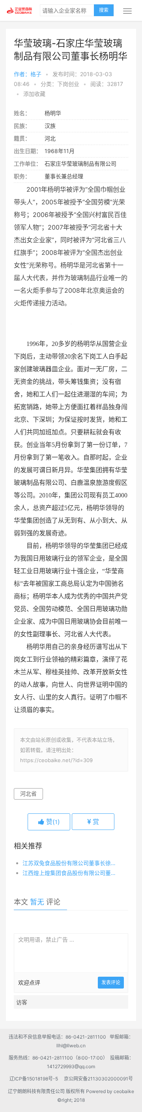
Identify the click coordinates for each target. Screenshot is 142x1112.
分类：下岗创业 (60, 83)
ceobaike (124, 1091)
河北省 (28, 793)
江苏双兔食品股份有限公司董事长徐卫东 (70, 863)
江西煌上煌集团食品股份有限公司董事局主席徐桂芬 (70, 872)
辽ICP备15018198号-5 (36, 1079)
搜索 (103, 10)
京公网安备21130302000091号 (98, 1079)
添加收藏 (34, 93)
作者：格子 (27, 74)
